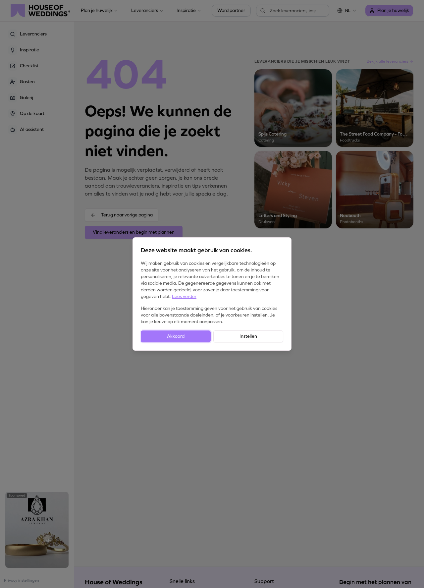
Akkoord (176, 336)
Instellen (248, 336)
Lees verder (184, 296)
